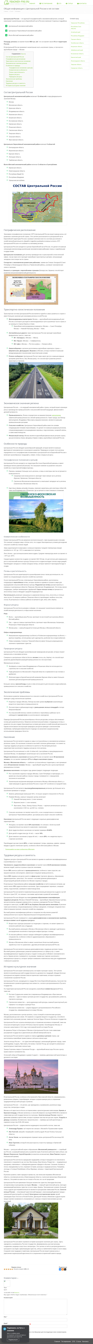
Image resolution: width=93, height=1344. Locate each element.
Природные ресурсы (15, 76)
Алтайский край (75, 32)
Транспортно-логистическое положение (18, 61)
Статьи (70, 3)
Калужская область (76, 46)
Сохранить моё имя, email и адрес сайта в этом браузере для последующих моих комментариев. (35, 1332)
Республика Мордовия (77, 36)
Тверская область (76, 64)
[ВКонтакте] (60, 1269)
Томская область (76, 39)
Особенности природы (13, 65)
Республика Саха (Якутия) (76, 27)
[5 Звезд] (12, 1269)
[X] (65, 1269)
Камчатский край (76, 57)
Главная (31, 3)
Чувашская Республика (78, 23)
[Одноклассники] (62, 1269)
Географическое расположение (15, 59)
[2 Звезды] (7, 1269)
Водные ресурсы (14, 74)
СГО (59, 3)
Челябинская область (77, 43)
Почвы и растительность (17, 72)
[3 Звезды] (9, 1269)
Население (9, 81)
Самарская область (77, 68)
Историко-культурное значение (15, 85)
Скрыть (23, 54)
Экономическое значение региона (16, 63)
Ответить (16, 1292)
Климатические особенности (18, 70)
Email (6, 1323)
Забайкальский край (77, 50)
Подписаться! (13, 1340)
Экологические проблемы (14, 79)
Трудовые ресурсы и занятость (15, 83)
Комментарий (8, 1297)
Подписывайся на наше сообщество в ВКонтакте (20, 849)
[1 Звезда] (5, 1269)
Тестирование (46, 3)
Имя (5, 1317)
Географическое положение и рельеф (21, 68)
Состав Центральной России (15, 57)
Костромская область (77, 54)
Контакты (82, 3)
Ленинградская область (78, 61)
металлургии (56, 415)
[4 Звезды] (10, 1269)
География (17, 11)
